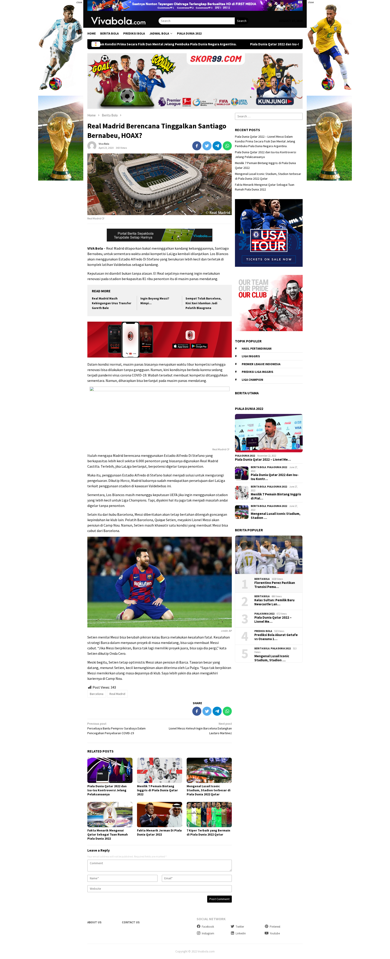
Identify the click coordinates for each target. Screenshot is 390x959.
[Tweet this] (206, 145)
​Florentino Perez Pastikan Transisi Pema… (274, 585)
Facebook (208, 927)
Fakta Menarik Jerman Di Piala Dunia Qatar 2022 (159, 832)
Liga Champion (252, 380)
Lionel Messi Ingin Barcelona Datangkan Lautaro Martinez (200, 728)
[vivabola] (122, 21)
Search (241, 21)
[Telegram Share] (217, 145)
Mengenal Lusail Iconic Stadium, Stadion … (275, 516)
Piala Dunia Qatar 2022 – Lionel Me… (263, 459)
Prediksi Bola (263, 631)
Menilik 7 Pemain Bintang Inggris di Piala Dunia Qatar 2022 (157, 790)
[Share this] (196, 145)
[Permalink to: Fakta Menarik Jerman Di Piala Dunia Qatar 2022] (159, 814)
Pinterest (275, 927)
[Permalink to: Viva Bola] (91, 146)
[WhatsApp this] (227, 145)
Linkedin (241, 933)
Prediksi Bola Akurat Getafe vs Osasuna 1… (276, 637)
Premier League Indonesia (261, 364)
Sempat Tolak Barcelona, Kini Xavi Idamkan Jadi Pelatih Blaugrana (203, 303)
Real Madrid (117, 694)
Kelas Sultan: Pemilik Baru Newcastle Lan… (274, 602)
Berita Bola (258, 467)
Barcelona (96, 694)
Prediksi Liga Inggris (257, 372)
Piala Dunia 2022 (245, 455)
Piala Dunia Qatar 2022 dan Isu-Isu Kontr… (275, 477)
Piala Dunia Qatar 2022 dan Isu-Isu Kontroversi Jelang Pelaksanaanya (234, 44)
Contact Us (131, 922)
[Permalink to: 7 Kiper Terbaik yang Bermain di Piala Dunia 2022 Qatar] (209, 814)
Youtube (275, 933)
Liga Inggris (251, 356)
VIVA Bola (95, 248)
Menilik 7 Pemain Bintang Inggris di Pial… (276, 496)
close (79, 2)
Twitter (240, 927)
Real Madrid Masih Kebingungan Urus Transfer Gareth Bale (111, 303)
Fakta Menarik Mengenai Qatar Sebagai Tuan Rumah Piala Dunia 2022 (107, 834)
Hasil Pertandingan (257, 349)
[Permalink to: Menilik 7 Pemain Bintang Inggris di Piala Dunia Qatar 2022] (159, 770)
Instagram (208, 933)
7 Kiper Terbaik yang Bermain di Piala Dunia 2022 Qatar (208, 832)
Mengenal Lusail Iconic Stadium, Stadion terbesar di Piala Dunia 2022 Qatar (208, 790)
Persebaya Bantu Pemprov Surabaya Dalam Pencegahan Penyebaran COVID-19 (116, 728)
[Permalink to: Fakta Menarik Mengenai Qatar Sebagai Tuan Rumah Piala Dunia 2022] (109, 814)
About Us (94, 922)
